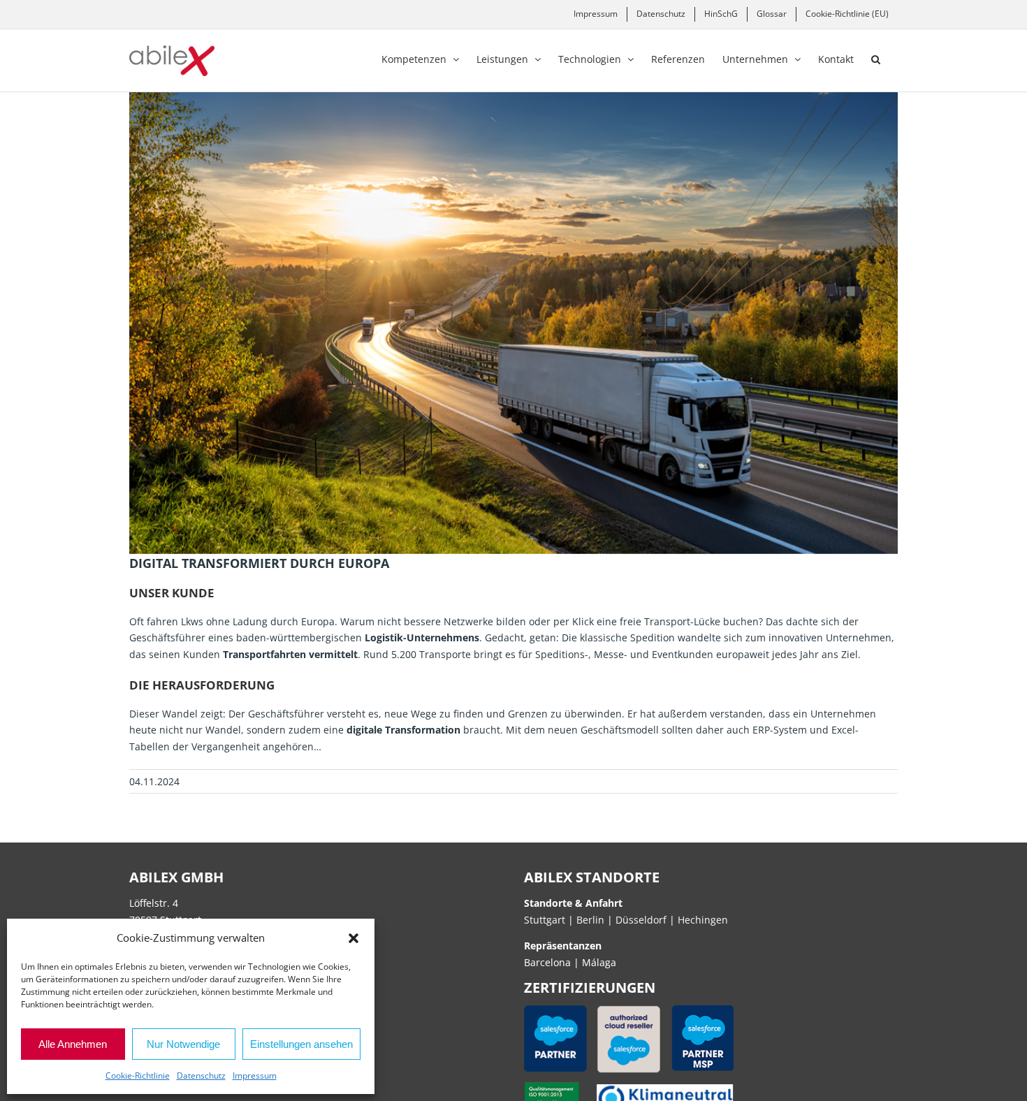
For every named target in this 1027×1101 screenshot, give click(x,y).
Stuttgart (544, 919)
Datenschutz (201, 1075)
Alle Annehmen (72, 1044)
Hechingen (703, 919)
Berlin (590, 919)
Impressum (255, 1075)
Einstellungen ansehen (301, 1044)
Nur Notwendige (183, 1044)
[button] (353, 938)
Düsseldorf (642, 919)
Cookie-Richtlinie (137, 1075)
